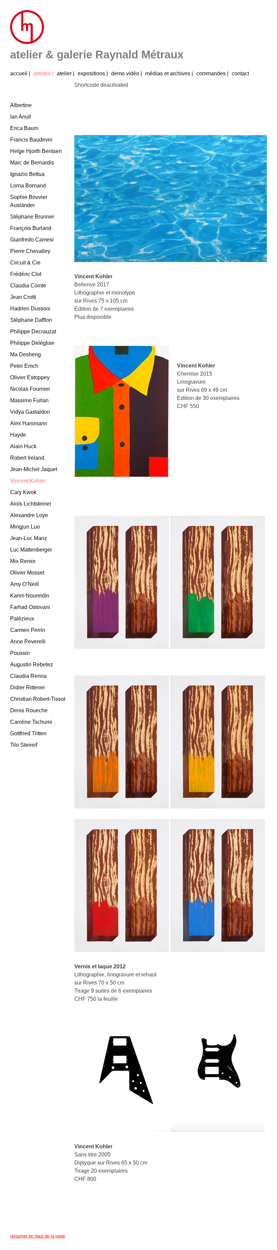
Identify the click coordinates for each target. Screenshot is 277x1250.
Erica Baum (24, 128)
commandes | (212, 73)
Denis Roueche (29, 710)
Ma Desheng (25, 354)
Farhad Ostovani (30, 607)
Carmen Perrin (27, 630)
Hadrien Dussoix (30, 308)
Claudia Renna (28, 676)
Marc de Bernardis (32, 162)
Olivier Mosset (27, 573)
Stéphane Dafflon (31, 320)
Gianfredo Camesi (32, 240)
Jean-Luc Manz (28, 538)
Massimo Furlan (29, 400)
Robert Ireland (27, 458)
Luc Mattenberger (31, 550)
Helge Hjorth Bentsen (36, 151)
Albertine (21, 105)
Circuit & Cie (25, 262)
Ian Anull (20, 117)
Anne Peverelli (28, 641)
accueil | (20, 73)
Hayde (18, 435)
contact (240, 73)
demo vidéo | (126, 73)
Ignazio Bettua (27, 174)
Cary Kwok (23, 492)
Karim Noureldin (29, 595)
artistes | (43, 73)
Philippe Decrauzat (33, 331)
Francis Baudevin (31, 140)
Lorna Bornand (28, 185)
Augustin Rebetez (31, 664)
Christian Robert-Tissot (37, 699)
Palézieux (22, 618)
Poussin (20, 653)
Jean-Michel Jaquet (33, 469)
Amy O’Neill (24, 584)
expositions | (93, 73)
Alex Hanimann (28, 423)
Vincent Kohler (28, 481)
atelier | (65, 73)
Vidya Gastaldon (30, 412)
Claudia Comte (28, 285)
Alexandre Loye (29, 515)
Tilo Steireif (23, 745)
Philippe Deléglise (32, 343)
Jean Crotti (23, 297)
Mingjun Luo (25, 527)
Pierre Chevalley (30, 251)
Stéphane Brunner (32, 217)
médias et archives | (169, 73)
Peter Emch (24, 366)
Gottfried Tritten (28, 733)
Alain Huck (23, 446)
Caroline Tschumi (31, 722)
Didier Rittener (27, 687)
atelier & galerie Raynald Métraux (96, 54)
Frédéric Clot (25, 274)
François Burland (30, 228)
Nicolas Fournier (30, 389)
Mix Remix (22, 561)
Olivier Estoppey (30, 377)
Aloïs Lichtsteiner (30, 504)
